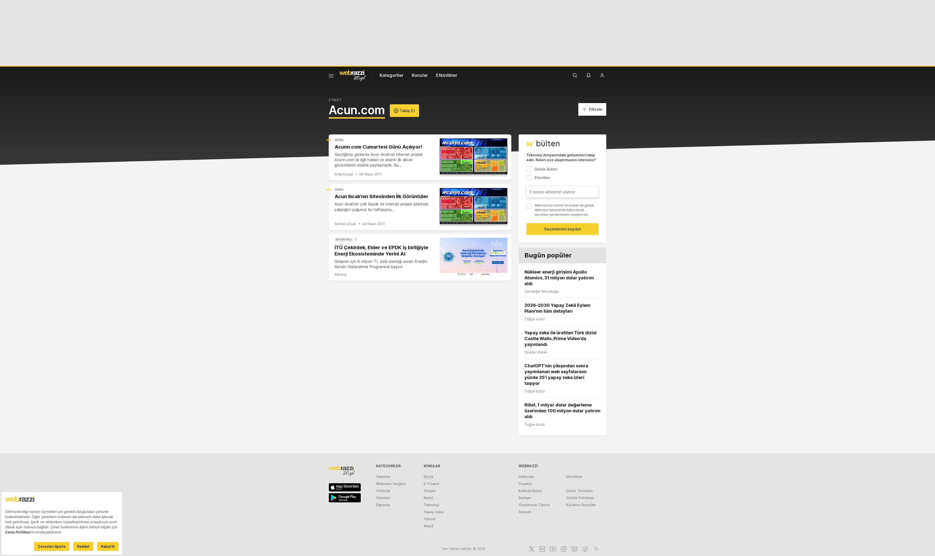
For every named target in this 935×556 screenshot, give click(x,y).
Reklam (525, 498)
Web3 (428, 526)
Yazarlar (525, 484)
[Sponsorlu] (473, 257)
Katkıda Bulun (530, 491)
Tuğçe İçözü (534, 319)
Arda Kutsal (344, 174)
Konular (420, 75)
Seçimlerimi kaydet (562, 229)
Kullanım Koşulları (581, 505)
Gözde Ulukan (536, 352)
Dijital (428, 477)
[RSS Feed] (595, 548)
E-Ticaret (431, 484)
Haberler (383, 477)
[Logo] (352, 75)
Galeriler (383, 498)
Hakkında (526, 477)
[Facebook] (585, 548)
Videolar (383, 491)
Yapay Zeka (433, 512)
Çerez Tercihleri (579, 491)
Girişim (430, 491)
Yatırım (430, 519)
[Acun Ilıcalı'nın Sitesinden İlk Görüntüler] (473, 207)
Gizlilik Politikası (580, 498)
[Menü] (331, 76)
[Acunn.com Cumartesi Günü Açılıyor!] (473, 157)
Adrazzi (341, 274)
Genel (339, 140)
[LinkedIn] (542, 548)
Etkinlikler (446, 75)
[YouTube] (552, 548)
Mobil (428, 498)
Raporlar (383, 505)
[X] (531, 548)
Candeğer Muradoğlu (541, 291)
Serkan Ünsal (345, 224)
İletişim (525, 512)
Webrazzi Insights (391, 484)
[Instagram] (563, 548)
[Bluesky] (574, 548)
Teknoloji (431, 505)
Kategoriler (391, 75)
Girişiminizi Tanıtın (534, 505)
